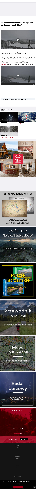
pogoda (16, 99)
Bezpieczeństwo (18, 463)
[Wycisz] (32, 84)
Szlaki (18, 449)
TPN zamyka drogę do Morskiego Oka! (7, 137)
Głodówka (12, 99)
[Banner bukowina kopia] (18, 176)
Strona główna (18, 445)
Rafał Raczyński (3, 64)
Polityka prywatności (17, 476)
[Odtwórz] (2, 84)
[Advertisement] (18, 9)
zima (25, 99)
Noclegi (17, 465)
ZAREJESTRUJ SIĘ (24, 439)
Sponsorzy (18, 478)
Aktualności (17, 447)
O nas (18, 471)
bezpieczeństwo (7, 99)
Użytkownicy (17, 456)
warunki (22, 99)
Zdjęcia (17, 458)
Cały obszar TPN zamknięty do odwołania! (25, 123)
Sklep (18, 454)
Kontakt (17, 467)
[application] (18, 75)
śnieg (19, 99)
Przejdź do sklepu (18, 433)
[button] (18, 75)
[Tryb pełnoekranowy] (33, 84)
